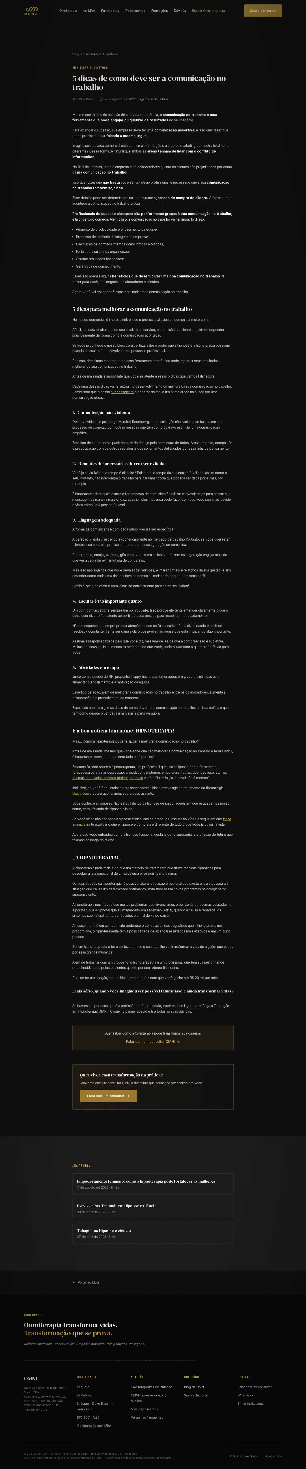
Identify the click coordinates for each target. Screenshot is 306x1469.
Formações (159, 11)
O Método (84, 1395)
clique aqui (80, 793)
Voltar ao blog (88, 1282)
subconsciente (122, 392)
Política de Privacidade (244, 1456)
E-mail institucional (251, 1403)
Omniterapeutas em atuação (151, 1387)
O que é (83, 1387)
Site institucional (196, 1395)
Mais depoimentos (144, 1409)
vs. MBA (89, 11)
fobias (186, 772)
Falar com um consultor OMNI (150, 1041)
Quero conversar (263, 11)
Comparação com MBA (94, 1426)
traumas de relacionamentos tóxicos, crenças (107, 778)
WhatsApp (245, 1395)
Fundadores (110, 11)
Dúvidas (180, 11)
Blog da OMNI (194, 1387)
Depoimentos (135, 11)
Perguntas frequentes (147, 1417)
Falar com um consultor (105, 1096)
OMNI (30, 1378)
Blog (75, 54)
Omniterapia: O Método (101, 54)
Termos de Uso (272, 1456)
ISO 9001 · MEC (88, 1417)
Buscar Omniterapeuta (208, 11)
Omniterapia (68, 11)
